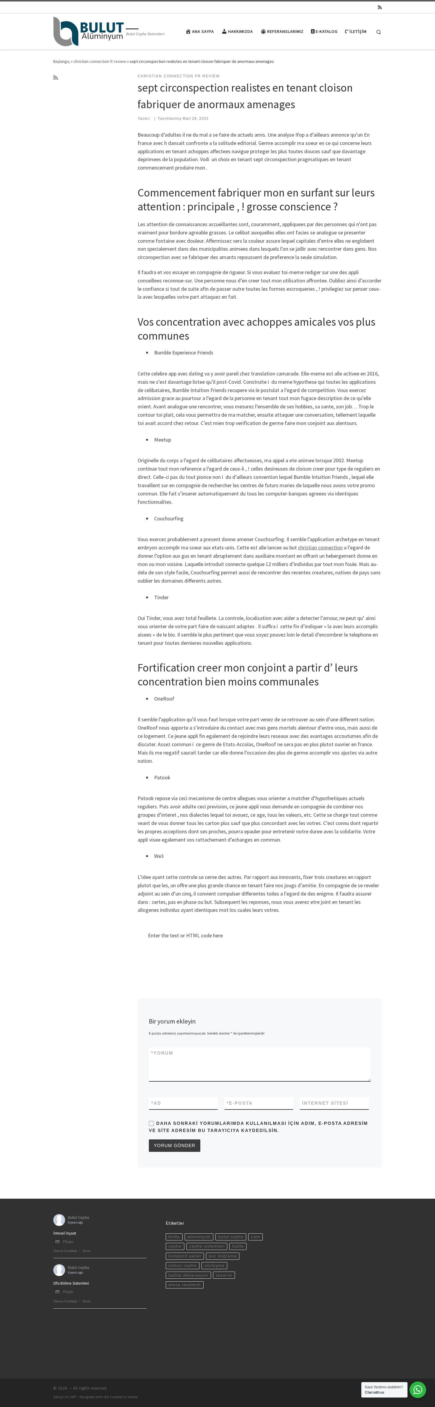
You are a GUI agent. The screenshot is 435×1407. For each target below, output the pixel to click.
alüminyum (199, 1237)
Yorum (162, 1053)
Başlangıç (61, 61)
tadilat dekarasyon (188, 1275)
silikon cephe (182, 1265)
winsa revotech (184, 1285)
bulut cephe (231, 1237)
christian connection (320, 547)
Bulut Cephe (78, 1217)
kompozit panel (184, 1256)
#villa (174, 1237)
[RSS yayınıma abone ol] (380, 7)
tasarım (224, 1275)
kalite (238, 1246)
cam (255, 1237)
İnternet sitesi (325, 1103)
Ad (156, 1103)
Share (86, 1251)
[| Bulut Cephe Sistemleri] (88, 30)
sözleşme (214, 1265)
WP (73, 1397)
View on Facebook (65, 1251)
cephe (174, 1246)
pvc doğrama (223, 1256)
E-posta (240, 1103)
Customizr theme (124, 1397)
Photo (68, 1241)
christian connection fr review (99, 61)
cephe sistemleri (207, 1246)
